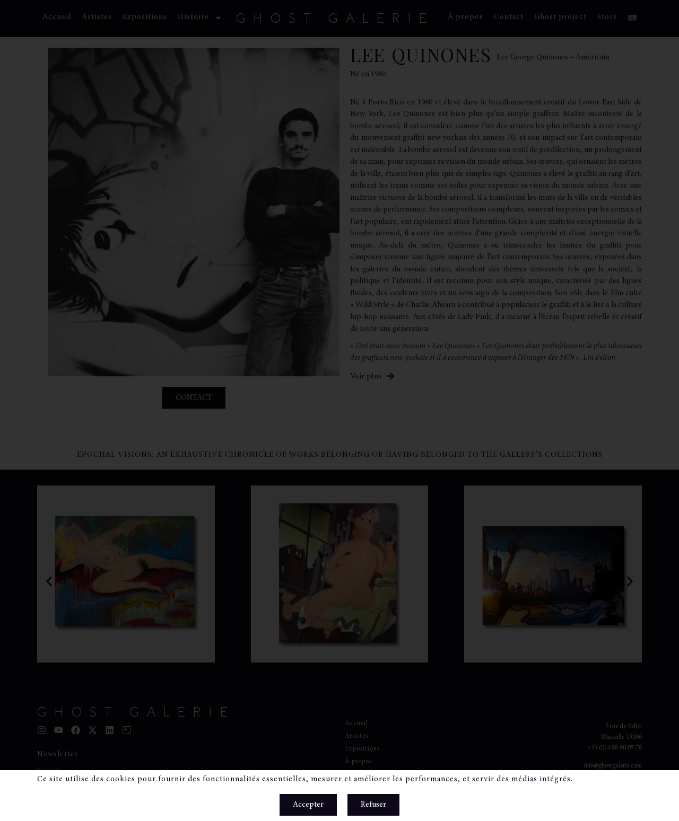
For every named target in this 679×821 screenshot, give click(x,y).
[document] (339, 410)
